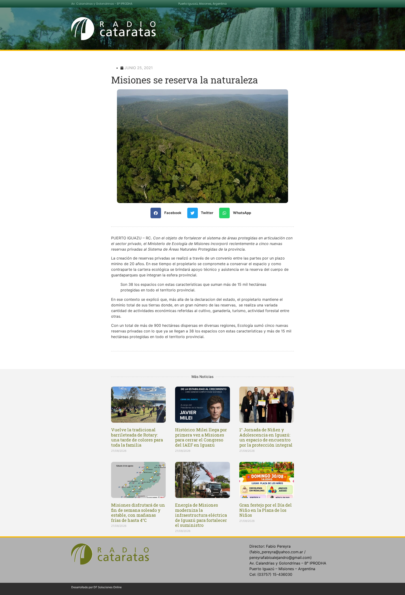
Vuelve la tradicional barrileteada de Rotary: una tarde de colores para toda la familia (137, 437)
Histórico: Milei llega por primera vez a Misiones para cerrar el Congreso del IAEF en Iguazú (201, 437)
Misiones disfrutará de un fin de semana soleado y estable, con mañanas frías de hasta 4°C (138, 512)
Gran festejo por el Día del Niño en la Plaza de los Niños (265, 510)
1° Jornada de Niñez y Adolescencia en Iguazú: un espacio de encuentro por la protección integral (265, 437)
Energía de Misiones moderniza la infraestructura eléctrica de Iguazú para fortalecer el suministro (201, 515)
